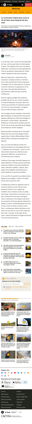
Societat (10, 12)
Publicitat (19, 391)
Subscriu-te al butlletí (6, 399)
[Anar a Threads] (22, 373)
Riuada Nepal (7, 1)
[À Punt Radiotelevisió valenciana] (9, 412)
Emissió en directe (5, 396)
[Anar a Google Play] (6, 382)
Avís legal (19, 404)
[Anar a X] (5, 373)
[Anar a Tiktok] (12, 373)
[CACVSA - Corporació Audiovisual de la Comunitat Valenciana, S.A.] (12, 416)
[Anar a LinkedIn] (5, 376)
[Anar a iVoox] (28, 373)
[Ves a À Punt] (7, 4)
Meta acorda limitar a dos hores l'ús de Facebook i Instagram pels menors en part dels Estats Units (23, 329)
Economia (21, 12)
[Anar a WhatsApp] (25, 373)
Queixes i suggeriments (22, 396)
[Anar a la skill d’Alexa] (25, 382)
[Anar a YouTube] (15, 373)
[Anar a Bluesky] (18, 373)
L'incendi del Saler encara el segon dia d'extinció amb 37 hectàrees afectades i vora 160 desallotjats (8, 313)
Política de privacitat (6, 407)
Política (4, 12)
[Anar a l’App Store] (17, 382)
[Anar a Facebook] (2, 373)
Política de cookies (21, 407)
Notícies (16, 8)
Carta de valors (4, 402)
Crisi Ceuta (14, 1)
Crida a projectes (21, 399)
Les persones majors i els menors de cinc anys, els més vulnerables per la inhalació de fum (24, 313)
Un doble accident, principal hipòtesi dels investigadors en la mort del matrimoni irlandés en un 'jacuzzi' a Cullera (23, 346)
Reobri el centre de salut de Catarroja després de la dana (8, 360)
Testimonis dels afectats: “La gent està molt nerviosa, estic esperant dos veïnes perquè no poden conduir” (8, 345)
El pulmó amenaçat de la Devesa (7, 328)
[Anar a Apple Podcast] (2, 376)
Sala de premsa (4, 394)
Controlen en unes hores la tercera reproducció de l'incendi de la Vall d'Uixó (23, 361)
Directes (28, 4)
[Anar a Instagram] (9, 373)
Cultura (28, 12)
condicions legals (15, 287)
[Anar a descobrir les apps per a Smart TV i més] (7, 386)
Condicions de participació (7, 404)
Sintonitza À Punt (21, 394)
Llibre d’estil (19, 402)
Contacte (3, 391)
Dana (15, 12)
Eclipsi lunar (21, 1)
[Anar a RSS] (9, 376)
